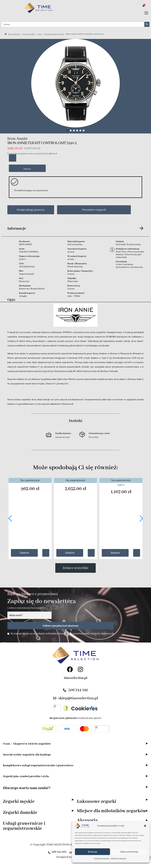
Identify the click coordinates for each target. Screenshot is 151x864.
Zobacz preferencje (129, 851)
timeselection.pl (75, 678)
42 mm (70, 251)
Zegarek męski (26, 274)
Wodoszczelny (133, 244)
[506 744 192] (64, 690)
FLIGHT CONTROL (28, 251)
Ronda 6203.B (37, 288)
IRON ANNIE (25, 244)
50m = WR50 (73, 296)
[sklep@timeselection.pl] (54, 698)
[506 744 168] (49, 851)
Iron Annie (17, 138)
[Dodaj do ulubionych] (12, 158)
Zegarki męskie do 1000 (54, 34)
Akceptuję (92, 851)
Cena (39, 34)
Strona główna (14, 34)
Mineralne (72, 281)
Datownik (120, 244)
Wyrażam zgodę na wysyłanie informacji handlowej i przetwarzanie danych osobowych (62, 633)
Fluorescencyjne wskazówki (128, 256)
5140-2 (22, 259)
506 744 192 (78, 689)
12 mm (70, 259)
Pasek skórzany (75, 266)
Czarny (71, 274)
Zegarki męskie (28, 34)
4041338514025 (27, 266)
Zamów (27, 169)
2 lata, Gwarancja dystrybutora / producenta (129, 266)
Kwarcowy (24, 288)
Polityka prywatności (101, 858)
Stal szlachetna (75, 244)
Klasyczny (24, 281)
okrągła (23, 296)
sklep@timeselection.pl (78, 698)
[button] (145, 825)
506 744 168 (59, 852)
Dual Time (121, 251)
